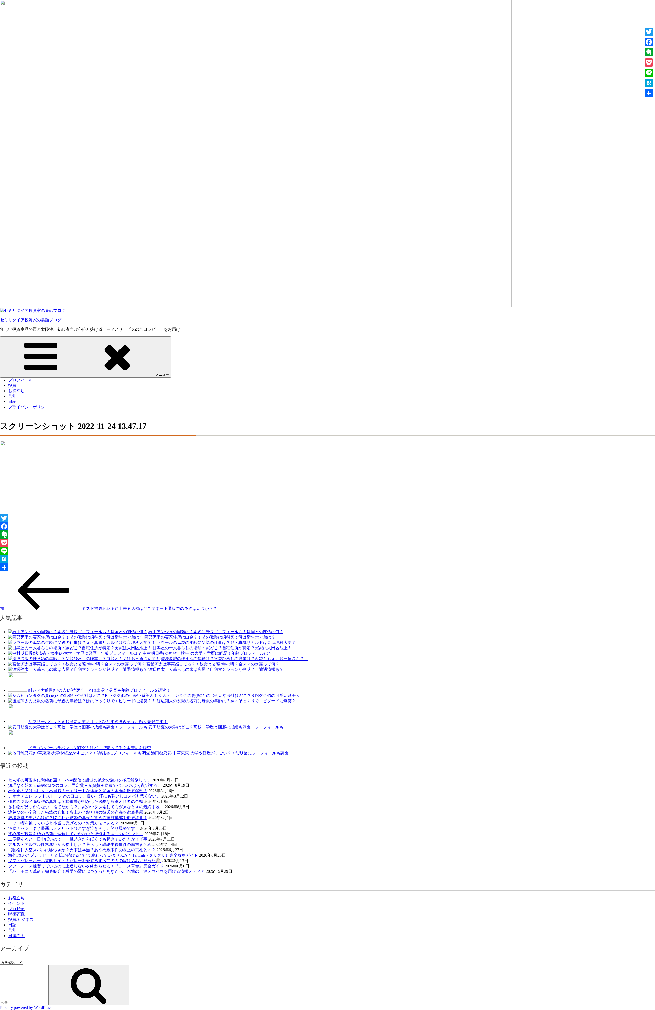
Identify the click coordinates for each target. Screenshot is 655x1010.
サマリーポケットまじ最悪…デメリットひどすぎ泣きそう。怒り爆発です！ (98, 721)
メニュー (162, 374)
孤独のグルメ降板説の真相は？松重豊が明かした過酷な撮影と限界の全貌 (75, 801)
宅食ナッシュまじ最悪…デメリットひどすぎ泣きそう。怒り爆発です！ (73, 828)
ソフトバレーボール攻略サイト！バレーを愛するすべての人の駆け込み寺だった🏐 (84, 860)
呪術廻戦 (16, 914)
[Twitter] (327, 518)
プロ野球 (16, 909)
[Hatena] (327, 559)
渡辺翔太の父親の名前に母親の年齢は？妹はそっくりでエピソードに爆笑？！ (228, 701)
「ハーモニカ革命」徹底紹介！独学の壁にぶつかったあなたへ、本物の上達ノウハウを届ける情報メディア (106, 871)
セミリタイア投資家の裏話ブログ (30, 320)
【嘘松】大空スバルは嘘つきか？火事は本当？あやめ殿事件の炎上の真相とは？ (82, 850)
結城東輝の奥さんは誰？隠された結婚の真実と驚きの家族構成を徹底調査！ (77, 817)
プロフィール (20, 380)
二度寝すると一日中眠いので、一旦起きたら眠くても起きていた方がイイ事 (77, 839)
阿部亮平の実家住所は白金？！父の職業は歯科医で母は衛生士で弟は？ (209, 637)
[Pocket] (327, 543)
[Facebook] (327, 526)
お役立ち (16, 391)
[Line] (327, 551)
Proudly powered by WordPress (25, 1007)
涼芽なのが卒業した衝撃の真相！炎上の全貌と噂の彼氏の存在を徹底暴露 (75, 812)
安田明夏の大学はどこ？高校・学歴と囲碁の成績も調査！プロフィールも (215, 727)
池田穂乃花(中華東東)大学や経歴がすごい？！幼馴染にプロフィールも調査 (220, 753)
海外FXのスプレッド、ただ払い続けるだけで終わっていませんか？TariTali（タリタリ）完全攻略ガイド (103, 855)
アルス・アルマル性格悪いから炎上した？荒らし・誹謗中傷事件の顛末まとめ (79, 844)
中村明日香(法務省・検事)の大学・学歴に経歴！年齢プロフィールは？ (207, 653)
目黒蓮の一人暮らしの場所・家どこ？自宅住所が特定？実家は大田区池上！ (222, 648)
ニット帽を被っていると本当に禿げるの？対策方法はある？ (63, 823)
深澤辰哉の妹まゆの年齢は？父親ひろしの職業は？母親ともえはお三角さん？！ (234, 658)
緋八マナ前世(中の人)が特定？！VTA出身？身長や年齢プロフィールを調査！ (99, 690)
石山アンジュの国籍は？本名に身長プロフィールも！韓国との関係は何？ (215, 632)
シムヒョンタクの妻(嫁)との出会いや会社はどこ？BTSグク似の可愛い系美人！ (231, 695)
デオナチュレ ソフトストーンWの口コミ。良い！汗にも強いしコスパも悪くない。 (84, 796)
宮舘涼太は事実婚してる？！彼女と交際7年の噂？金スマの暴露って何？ (212, 664)
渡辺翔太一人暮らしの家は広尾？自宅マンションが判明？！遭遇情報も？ (215, 669)
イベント (16, 903)
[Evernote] (327, 534)
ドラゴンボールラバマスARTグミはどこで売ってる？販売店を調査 (89, 748)
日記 (12, 401)
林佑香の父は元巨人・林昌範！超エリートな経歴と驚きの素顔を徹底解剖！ (77, 791)
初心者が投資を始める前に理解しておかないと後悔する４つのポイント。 (75, 834)
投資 (12, 385)
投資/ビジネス (21, 919)
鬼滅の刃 (16, 935)
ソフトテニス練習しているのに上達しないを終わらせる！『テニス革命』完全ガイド (86, 866)
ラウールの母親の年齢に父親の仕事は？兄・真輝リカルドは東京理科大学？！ (228, 642)
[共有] (327, 567)
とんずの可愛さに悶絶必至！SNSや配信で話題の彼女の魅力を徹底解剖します (79, 780)
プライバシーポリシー (28, 407)
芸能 (12, 396)
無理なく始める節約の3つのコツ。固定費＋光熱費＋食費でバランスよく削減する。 (85, 785)
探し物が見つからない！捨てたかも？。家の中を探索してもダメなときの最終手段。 (86, 807)
